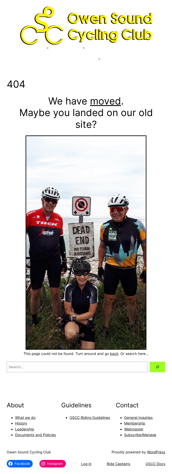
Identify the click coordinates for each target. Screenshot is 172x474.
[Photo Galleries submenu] (99, 59)
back (114, 353)
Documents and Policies (35, 435)
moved (105, 101)
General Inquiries (138, 417)
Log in (86, 464)
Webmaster (133, 429)
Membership (134, 423)
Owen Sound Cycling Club (29, 452)
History (21, 423)
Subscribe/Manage (140, 435)
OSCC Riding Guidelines (90, 417)
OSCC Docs (155, 464)
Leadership (24, 429)
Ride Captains (118, 464)
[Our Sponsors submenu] (48, 48)
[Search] (157, 367)
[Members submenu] (84, 48)
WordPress (156, 452)
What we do (25, 417)
